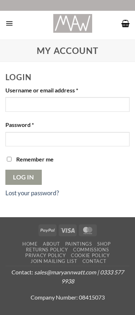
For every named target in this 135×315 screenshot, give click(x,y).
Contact (94, 261)
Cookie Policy (90, 255)
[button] (9, 23)
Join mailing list (54, 261)
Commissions (91, 249)
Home (30, 244)
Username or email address (53, 90)
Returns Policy (47, 249)
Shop (104, 244)
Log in (23, 177)
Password (31, 124)
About (51, 244)
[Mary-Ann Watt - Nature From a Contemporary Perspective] (72, 23)
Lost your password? (32, 193)
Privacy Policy (45, 255)
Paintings (78, 244)
